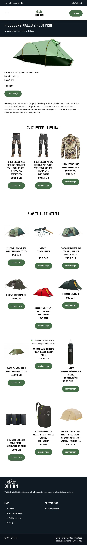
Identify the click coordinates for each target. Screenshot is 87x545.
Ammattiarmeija (15, 513)
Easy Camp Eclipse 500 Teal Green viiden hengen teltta (71, 251)
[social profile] (22, 3)
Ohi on (11, 508)
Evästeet (78, 538)
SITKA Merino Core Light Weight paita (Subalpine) (70, 167)
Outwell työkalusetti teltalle (43, 251)
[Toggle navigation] (7, 13)
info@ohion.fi (77, 3)
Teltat (31, 31)
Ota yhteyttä (67, 538)
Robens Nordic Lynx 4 (16, 295)
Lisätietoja (13, 93)
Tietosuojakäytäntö (62, 541)
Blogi (11, 522)
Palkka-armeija (15, 518)
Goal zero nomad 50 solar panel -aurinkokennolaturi (16, 443)
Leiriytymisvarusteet (16, 31)
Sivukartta (77, 541)
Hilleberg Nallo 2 (70, 294)
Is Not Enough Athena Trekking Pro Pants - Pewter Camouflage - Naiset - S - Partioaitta (43, 168)
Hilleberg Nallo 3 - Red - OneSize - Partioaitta (43, 311)
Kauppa (76, 13)
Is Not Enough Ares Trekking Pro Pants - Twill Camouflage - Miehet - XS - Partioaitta (16, 168)
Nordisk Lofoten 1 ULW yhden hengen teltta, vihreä (43, 351)
